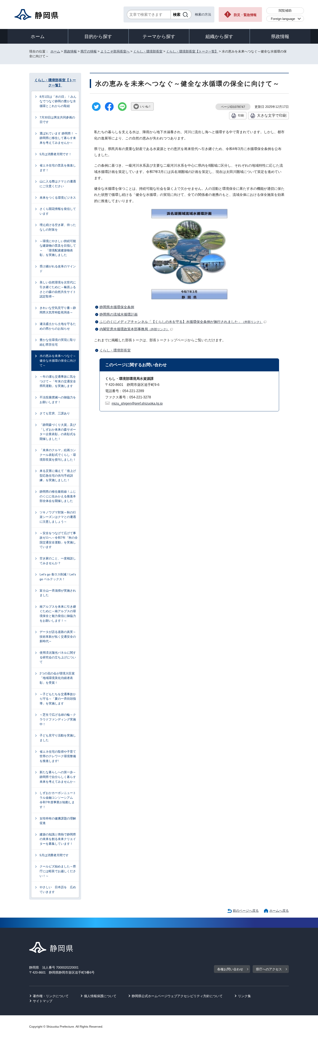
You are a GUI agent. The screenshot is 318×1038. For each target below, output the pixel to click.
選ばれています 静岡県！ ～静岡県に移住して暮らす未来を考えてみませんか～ (59, 138)
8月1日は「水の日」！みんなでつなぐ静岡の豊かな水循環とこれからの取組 (58, 101)
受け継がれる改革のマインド (58, 269)
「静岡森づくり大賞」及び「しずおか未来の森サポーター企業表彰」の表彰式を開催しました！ (58, 432)
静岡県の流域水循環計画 (119, 314)
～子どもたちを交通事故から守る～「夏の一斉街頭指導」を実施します (58, 698)
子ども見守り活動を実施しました (58, 738)
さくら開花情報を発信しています (58, 211)
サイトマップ (42, 1001)
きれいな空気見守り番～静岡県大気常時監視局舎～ (58, 310)
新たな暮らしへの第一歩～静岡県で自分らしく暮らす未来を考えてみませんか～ (58, 776)
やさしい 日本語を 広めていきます (58, 889)
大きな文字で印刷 (271, 115)
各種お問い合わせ (230, 969)
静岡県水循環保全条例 (117, 307)
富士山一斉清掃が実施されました (58, 593)
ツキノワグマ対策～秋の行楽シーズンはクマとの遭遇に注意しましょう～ (58, 517)
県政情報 (280, 36)
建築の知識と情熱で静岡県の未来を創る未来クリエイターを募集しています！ (58, 839)
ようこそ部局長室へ (115, 51)
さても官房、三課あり (55, 413)
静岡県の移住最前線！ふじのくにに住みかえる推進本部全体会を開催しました (58, 496)
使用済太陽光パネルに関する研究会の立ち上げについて (58, 657)
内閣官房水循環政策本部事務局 (134, 329)
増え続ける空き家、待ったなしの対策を (58, 227)
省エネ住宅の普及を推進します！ (58, 168)
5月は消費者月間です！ (56, 154)
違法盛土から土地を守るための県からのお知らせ (58, 326)
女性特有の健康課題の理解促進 (58, 821)
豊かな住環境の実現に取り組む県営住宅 (58, 342)
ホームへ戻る (279, 910)
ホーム (38, 36)
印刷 (241, 115)
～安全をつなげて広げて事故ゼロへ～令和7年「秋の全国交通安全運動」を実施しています (59, 540)
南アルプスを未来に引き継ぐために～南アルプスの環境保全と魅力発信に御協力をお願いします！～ (58, 613)
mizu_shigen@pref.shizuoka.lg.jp (137, 403)
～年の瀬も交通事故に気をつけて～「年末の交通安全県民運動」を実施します (58, 381)
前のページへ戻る (246, 910)
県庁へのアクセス (269, 969)
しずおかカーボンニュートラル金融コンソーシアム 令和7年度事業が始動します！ (58, 800)
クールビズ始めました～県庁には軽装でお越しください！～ (58, 871)
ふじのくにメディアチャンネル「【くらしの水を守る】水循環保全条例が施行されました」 (181, 322)
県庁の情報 (88, 51)
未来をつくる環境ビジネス (58, 197)
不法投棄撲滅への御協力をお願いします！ (58, 400)
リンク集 (244, 996)
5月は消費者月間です (54, 855)
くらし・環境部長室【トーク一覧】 (192, 51)
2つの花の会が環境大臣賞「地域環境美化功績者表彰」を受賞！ (57, 678)
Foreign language (283, 19)
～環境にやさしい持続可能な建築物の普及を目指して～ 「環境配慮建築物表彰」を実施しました (58, 248)
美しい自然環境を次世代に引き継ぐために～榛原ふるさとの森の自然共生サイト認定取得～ (58, 289)
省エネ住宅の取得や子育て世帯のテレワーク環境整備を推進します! (58, 756)
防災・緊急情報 (245, 15)
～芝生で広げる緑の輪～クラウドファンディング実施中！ (58, 719)
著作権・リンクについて (51, 996)
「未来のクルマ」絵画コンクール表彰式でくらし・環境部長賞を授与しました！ (58, 454)
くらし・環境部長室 (147, 51)
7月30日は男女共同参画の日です (57, 120)
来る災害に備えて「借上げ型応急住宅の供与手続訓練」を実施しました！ (58, 475)
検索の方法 (203, 14)
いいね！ (145, 106)
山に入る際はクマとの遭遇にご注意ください (58, 184)
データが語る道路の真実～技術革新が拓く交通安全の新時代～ (58, 636)
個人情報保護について (100, 996)
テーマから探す (159, 36)
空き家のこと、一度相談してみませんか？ (58, 561)
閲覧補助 (285, 10)
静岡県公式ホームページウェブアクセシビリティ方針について (177, 996)
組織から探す (219, 36)
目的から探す (98, 36)
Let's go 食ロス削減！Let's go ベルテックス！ (58, 577)
